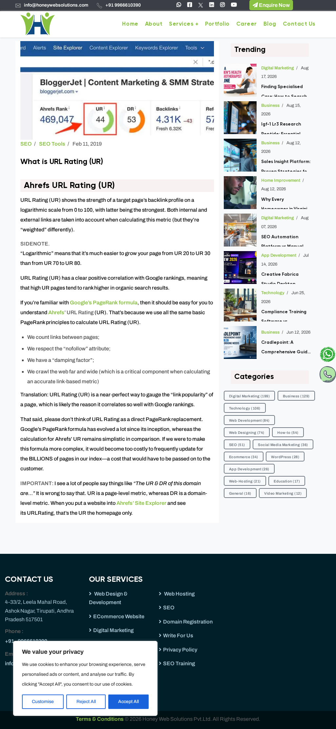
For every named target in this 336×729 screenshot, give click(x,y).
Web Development (249, 420)
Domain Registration (188, 621)
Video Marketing (283, 493)
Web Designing (246, 433)
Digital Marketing (277, 68)
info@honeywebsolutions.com (56, 5)
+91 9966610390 (123, 5)
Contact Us (299, 24)
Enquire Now (274, 5)
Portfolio (217, 24)
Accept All (128, 701)
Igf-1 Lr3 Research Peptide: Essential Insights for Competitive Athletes (285, 128)
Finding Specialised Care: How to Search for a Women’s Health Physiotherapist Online (284, 90)
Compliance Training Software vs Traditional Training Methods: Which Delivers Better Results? (283, 315)
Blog (269, 24)
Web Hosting (179, 594)
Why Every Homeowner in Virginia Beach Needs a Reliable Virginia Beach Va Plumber (285, 203)
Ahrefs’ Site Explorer (141, 503)
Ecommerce (243, 457)
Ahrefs (56, 312)
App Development (278, 255)
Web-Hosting (245, 481)
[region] (85, 678)
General (240, 493)
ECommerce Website (118, 616)
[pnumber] (327, 373)
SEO (26, 144)
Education (287, 481)
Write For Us (178, 635)
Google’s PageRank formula (103, 302)
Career (246, 24)
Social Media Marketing (283, 445)
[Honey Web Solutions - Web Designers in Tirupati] (37, 23)
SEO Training (179, 663)
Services (181, 24)
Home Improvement (280, 180)
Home (130, 24)
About (154, 24)
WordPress (285, 457)
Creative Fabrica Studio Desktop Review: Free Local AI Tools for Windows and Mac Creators (286, 278)
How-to (288, 433)
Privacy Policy (180, 649)
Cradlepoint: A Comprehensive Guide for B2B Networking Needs (285, 348)
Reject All (86, 701)
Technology (272, 293)
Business (270, 105)
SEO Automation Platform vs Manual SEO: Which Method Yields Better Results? (285, 241)
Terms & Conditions (100, 719)
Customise (43, 701)
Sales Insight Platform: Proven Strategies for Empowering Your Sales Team (285, 165)
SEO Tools (52, 144)
